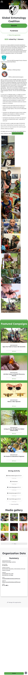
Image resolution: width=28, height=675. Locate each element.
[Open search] (21, 2)
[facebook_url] (2, 585)
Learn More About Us (18, 133)
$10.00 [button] (19, 499)
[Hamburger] (26, 2)
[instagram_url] (3, 585)
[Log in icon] (23, 2)
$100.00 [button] (20, 475)
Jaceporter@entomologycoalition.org (11, 578)
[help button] (26, 673)
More (15, 543)
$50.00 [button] (19, 487)
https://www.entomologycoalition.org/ (11, 582)
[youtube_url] (6, 585)
